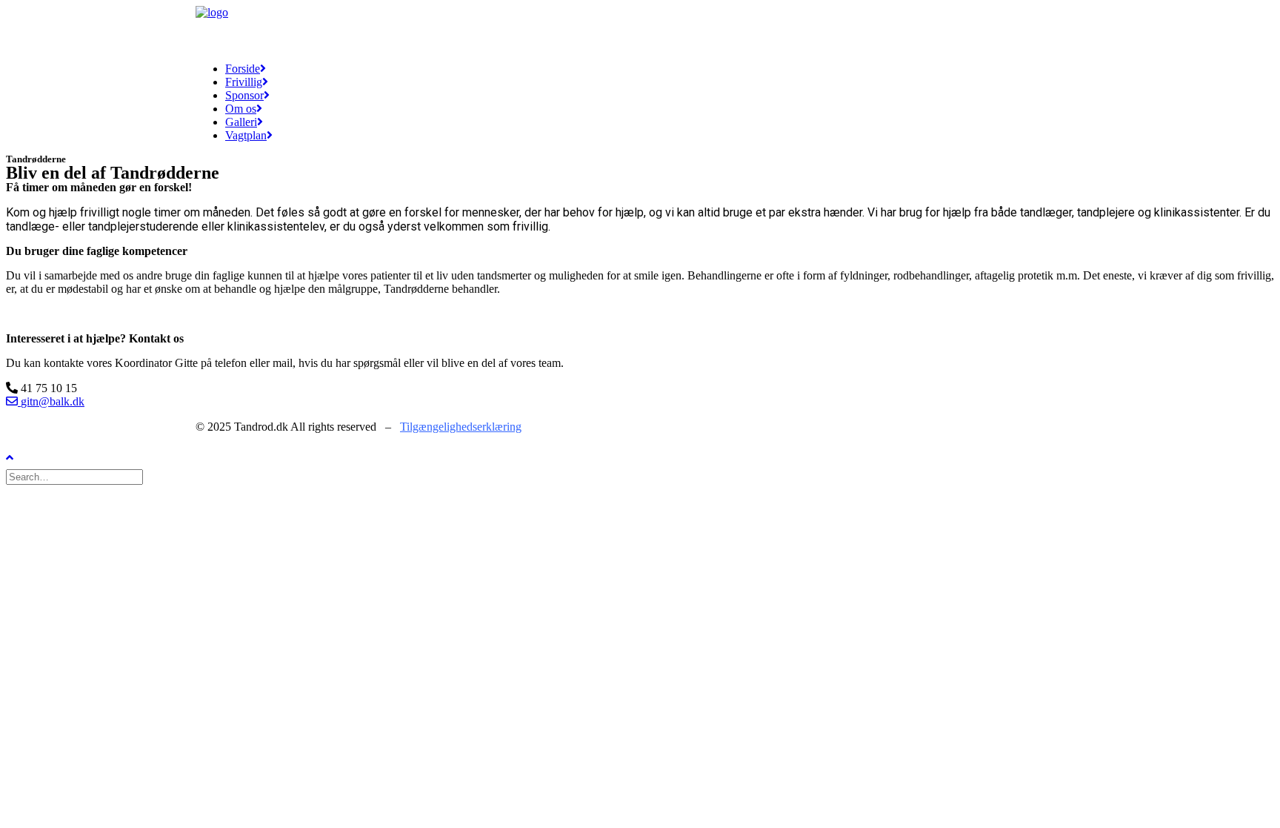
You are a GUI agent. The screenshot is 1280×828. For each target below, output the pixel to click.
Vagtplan (246, 135)
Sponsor (244, 95)
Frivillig (243, 82)
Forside (242, 68)
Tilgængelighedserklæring (460, 426)
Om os (240, 108)
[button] (41, 388)
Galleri (241, 122)
